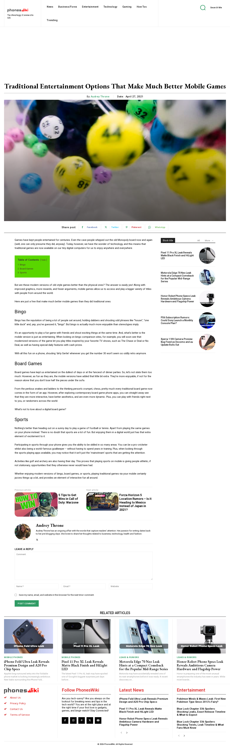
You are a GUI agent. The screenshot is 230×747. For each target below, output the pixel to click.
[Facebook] (65, 720)
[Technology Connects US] (29, 691)
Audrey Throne (100, 96)
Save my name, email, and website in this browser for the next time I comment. (56, 595)
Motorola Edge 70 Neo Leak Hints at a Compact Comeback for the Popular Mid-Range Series (177, 277)
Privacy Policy (18, 703)
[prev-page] (121, 733)
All (198, 240)
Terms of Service (20, 714)
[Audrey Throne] (23, 532)
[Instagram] (73, 720)
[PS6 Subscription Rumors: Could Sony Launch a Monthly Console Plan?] (207, 320)
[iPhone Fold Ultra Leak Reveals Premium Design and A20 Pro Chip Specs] (28, 636)
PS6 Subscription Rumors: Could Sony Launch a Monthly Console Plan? (177, 320)
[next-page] (127, 733)
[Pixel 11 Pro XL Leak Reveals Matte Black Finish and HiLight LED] (207, 255)
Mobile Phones (13, 657)
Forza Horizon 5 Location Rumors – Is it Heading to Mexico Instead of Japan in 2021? (135, 502)
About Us (15, 697)
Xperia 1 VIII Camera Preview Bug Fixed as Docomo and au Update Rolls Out (177, 342)
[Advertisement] (115, 52)
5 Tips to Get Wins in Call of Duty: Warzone (68, 498)
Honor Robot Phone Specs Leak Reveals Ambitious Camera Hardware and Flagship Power (178, 299)
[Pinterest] (81, 720)
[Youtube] (98, 720)
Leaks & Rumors (129, 657)
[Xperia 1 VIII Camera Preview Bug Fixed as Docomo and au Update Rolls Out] (207, 342)
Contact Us (16, 709)
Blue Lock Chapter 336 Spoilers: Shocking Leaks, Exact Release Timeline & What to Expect (201, 711)
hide (44, 260)
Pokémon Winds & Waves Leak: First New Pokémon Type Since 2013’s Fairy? (201, 700)
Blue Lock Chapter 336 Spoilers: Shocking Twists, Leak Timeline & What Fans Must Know (200, 724)
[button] (208, 7)
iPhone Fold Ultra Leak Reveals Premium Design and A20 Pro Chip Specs (26, 665)
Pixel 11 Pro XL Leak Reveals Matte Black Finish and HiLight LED (177, 255)
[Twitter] (37, 539)
